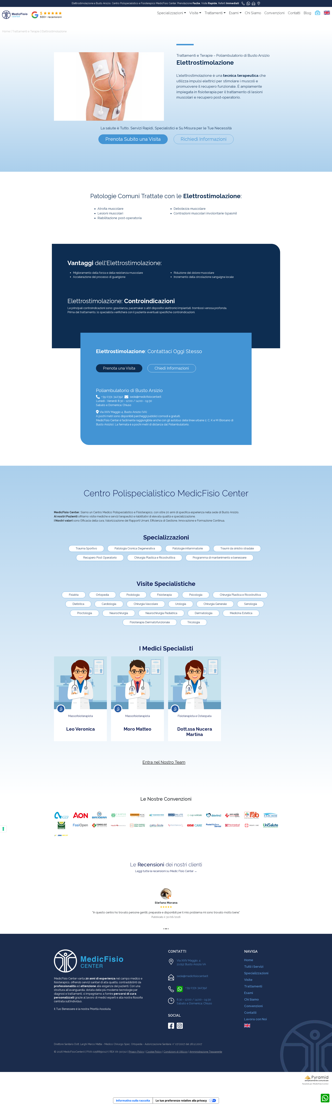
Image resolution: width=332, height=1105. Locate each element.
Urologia (180, 604)
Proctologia (84, 613)
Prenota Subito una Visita (133, 139)
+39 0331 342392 (112, 396)
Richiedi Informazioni (204, 139)
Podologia (133, 594)
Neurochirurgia (118, 613)
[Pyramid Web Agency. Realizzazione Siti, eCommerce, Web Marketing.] (317, 1078)
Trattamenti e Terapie (25, 31)
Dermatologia (203, 613)
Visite (193, 13)
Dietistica (78, 604)
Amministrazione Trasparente (206, 1051)
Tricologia (193, 622)
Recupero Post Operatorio (100, 557)
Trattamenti (214, 13)
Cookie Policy (154, 1051)
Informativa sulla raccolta (133, 1100)
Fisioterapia (164, 594)
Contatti (294, 13)
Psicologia (195, 594)
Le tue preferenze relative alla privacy (181, 1100)
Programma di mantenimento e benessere (219, 557)
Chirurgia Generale (215, 604)
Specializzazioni (170, 13)
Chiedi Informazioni (172, 368)
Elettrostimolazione (54, 31)
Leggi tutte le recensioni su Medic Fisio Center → (166, 871)
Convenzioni (274, 13)
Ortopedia (102, 594)
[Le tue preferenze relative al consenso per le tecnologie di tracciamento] (3, 829)
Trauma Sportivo (86, 548)
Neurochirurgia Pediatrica (161, 613)
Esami (234, 13)
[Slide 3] (168, 929)
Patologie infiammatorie (187, 548)
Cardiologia (109, 604)
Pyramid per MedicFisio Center (315, 1084)
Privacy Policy (136, 1051)
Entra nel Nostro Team (163, 762)
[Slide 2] (166, 929)
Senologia (250, 604)
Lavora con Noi (255, 1019)
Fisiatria (74, 594)
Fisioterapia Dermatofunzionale (150, 622)
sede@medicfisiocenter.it (145, 396)
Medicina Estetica (241, 613)
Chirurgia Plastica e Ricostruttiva (154, 557)
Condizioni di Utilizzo (176, 1051)
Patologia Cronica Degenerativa (134, 548)
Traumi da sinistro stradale (237, 548)
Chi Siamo (253, 13)
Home (6, 31)
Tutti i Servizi (253, 966)
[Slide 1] (163, 929)
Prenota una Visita (119, 368)
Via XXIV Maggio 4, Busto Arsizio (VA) (123, 412)
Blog (307, 13)
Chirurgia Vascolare (146, 604)
